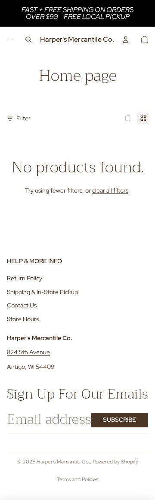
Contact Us (22, 306)
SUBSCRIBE (119, 419)
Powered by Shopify (115, 461)
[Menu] (10, 39)
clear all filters (110, 190)
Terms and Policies (77, 479)
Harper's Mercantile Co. (63, 461)
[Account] (125, 39)
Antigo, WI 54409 (31, 367)
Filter (23, 118)
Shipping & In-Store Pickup (42, 292)
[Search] (28, 39)
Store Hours (23, 319)
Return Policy (24, 278)
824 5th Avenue (28, 352)
